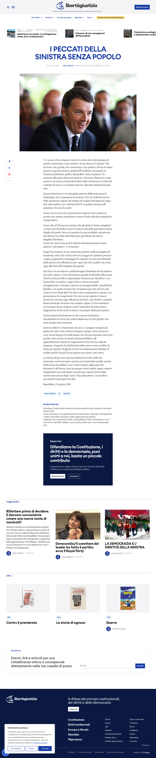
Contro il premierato (21, 622)
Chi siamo (35, 17)
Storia (132, 727)
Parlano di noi (110, 738)
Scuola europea (64, 17)
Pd (59, 393)
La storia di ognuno (70, 622)
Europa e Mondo (78, 729)
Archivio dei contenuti (113, 741)
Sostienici (74, 476)
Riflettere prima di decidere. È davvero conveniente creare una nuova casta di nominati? (27, 517)
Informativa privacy (85, 752)
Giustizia (73, 734)
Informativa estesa (40, 743)
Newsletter (134, 738)
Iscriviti (140, 666)
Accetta (45, 748)
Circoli (107, 719)
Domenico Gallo (119, 629)
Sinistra (66, 393)
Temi (89, 17)
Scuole (132, 734)
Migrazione (75, 739)
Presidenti (134, 730)
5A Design (142, 752)
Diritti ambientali (79, 724)
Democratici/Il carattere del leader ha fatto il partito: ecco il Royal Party (77, 547)
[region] (30, 738)
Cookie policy (99, 752)
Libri (8, 576)
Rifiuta (31, 748)
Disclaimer (71, 752)
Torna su (145, 745)
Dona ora (74, 709)
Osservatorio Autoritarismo (110, 17)
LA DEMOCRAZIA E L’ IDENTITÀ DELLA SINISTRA (125, 545)
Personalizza (16, 748)
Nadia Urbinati (68, 66)
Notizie (48, 17)
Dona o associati (136, 719)
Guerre (111, 622)
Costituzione (76, 719)
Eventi (107, 723)
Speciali (78, 17)
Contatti (133, 741)
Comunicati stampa (113, 734)
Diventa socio (142, 7)
